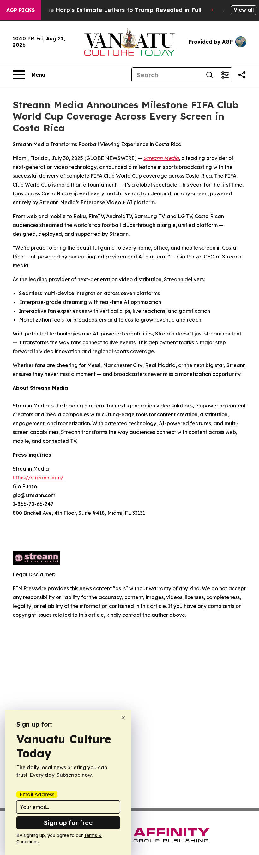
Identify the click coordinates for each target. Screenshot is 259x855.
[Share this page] (242, 74)
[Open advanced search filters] (224, 75)
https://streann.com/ (38, 477)
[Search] (209, 75)
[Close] (123, 718)
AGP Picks (20, 10)
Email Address (37, 794)
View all (244, 10)
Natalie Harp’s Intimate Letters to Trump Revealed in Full (117, 10)
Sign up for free (68, 823)
